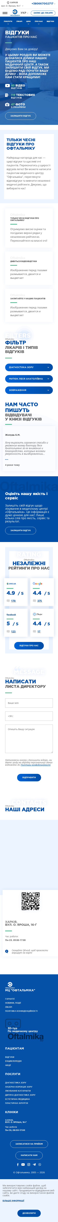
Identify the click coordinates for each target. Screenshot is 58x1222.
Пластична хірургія (16, 1103)
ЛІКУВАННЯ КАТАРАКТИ (18, 1091)
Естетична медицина (17, 1099)
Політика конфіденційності (21, 1011)
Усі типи (13, 398)
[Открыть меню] (5, 13)
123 (13, 631)
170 (13, 601)
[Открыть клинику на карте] (30, 903)
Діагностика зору (15, 1083)
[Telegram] (34, 1164)
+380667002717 (42, 4)
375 (39, 601)
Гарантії (10, 999)
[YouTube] (23, 1164)
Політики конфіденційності (36, 764)
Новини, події (13, 1003)
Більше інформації (13, 1201)
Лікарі (19, 21)
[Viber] (39, 1164)
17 (39, 631)
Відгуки (50, 21)
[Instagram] (28, 1164)
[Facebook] (18, 1164)
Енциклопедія (13, 1061)
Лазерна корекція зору (18, 1087)
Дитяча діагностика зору (20, 1095)
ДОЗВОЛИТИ (29, 1213)
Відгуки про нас (29, 646)
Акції (8, 1065)
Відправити (29, 777)
